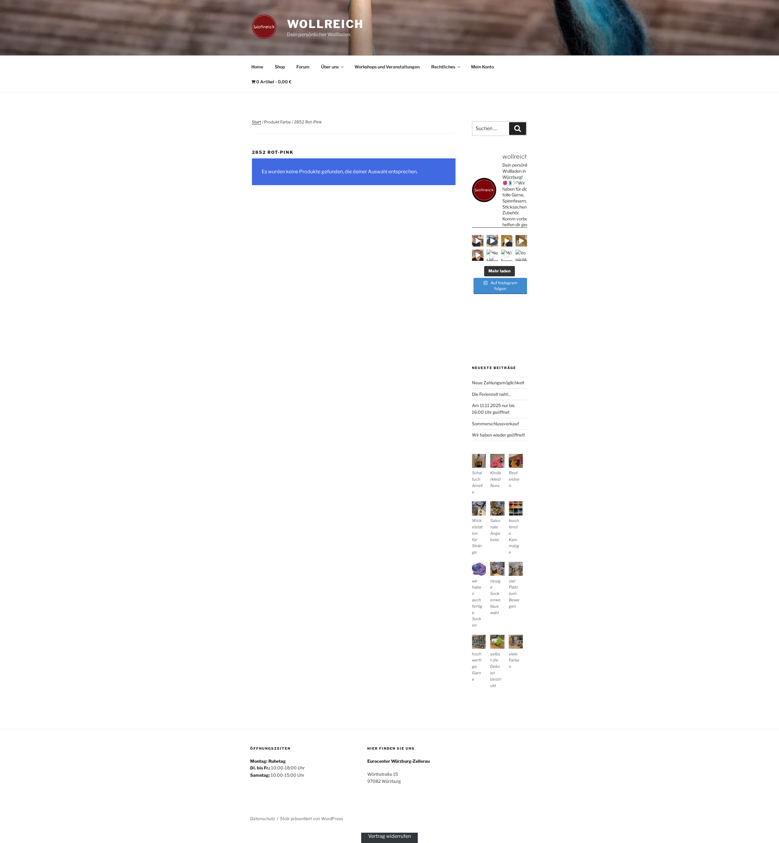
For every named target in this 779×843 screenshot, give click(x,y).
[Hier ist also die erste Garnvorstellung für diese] (492, 255)
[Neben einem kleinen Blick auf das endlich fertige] (478, 241)
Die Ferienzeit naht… (491, 394)
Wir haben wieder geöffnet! (498, 434)
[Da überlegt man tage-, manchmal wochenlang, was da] (507, 241)
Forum (302, 66)
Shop (280, 66)
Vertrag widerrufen (389, 836)
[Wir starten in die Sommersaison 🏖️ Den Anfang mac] (507, 255)
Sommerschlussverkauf (495, 423)
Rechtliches (443, 66)
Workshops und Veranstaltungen (387, 66)
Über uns (330, 66)
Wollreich (325, 24)
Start (256, 121)
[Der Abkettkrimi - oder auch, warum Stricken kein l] (521, 241)
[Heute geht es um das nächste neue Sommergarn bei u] (478, 255)
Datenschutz (262, 818)
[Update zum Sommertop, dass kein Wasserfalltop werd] (492, 241)
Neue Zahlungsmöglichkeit (498, 382)
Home (257, 66)
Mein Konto (482, 66)
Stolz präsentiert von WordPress (311, 818)
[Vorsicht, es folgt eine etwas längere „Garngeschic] (521, 255)
